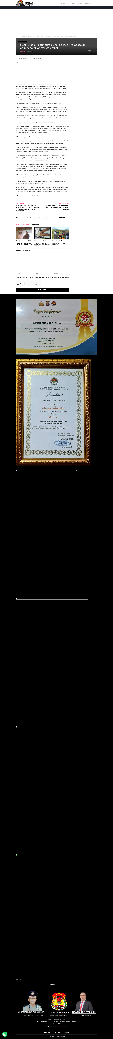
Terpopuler (71, 3)
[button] (94, 3)
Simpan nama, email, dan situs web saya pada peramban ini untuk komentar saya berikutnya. (43, 277)
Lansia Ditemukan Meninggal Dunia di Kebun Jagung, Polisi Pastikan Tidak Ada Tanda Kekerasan (59, 242)
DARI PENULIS (37, 224)
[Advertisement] (56, 21)
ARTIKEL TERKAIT (23, 224)
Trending (87, 3)
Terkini (80, 3)
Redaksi (23, 51)
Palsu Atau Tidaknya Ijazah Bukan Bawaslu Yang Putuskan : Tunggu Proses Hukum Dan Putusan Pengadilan (27, 208)
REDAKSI (57, 1032)
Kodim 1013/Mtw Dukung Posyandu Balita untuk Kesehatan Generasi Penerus (57, 207)
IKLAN (67, 1032)
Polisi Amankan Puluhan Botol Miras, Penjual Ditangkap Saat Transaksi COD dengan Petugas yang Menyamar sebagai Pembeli (24, 242)
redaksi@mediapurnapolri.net (60, 1026)
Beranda (62, 3)
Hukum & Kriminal (26, 36)
